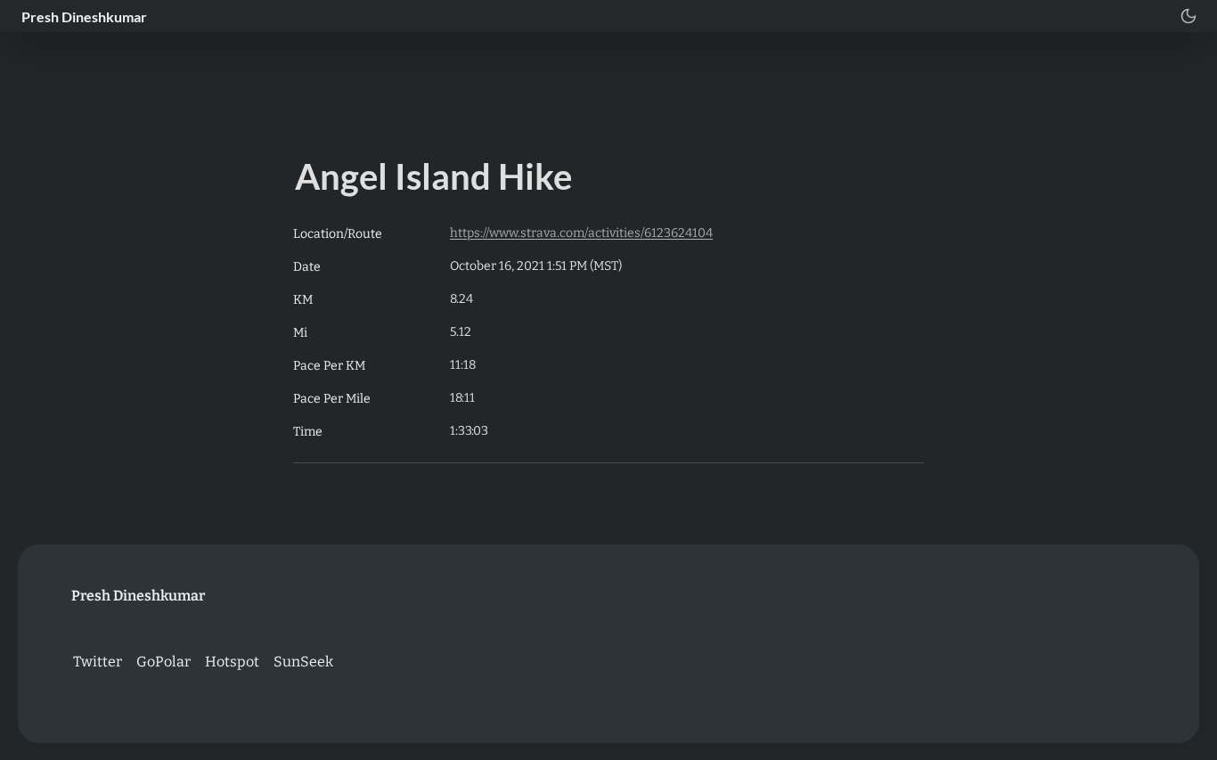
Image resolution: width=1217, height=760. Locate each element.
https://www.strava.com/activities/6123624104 (581, 233)
